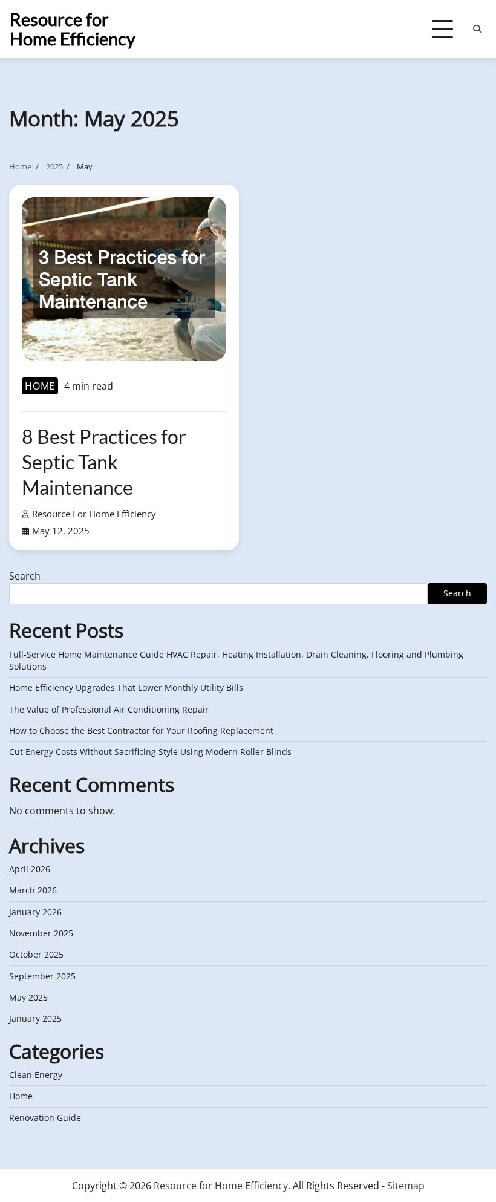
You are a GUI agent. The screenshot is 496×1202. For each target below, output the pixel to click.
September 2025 (42, 976)
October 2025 (36, 954)
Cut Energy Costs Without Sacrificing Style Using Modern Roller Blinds (150, 751)
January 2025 (35, 1018)
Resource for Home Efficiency (72, 28)
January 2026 (35, 912)
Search (25, 576)
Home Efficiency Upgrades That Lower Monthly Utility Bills (126, 687)
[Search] (477, 29)
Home (40, 386)
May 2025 (28, 997)
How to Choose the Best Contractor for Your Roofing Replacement (141, 730)
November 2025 (41, 933)
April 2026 (29, 869)
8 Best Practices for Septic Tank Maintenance (104, 461)
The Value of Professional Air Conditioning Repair (109, 709)
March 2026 (33, 890)
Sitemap (406, 1185)
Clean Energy (35, 1075)
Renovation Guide (45, 1117)
